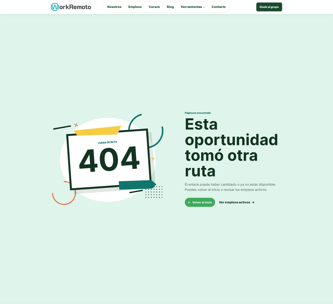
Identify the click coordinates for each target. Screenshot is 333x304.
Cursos (154, 7)
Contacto (219, 7)
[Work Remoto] (71, 7)
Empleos (135, 7)
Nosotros (114, 7)
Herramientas (191, 7)
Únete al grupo (269, 6)
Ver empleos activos (237, 202)
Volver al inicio (200, 202)
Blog (170, 7)
